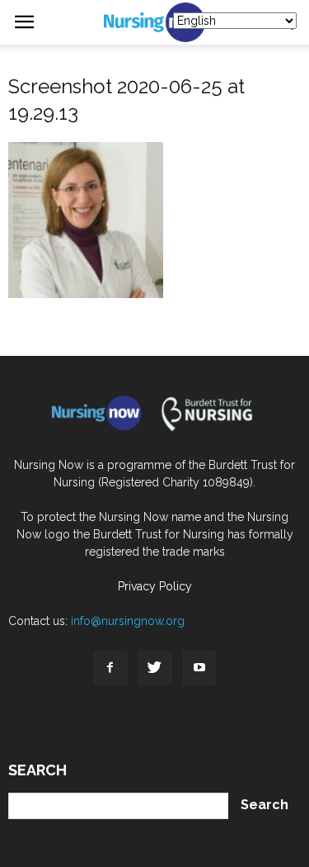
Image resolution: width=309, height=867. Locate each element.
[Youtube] (199, 668)
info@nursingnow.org (128, 621)
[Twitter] (154, 668)
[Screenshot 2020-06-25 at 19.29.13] (85, 294)
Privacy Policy (155, 586)
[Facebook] (110, 668)
